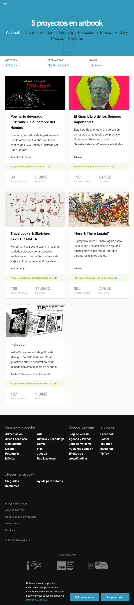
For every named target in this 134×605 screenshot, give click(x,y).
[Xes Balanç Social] (67, 565)
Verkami (67, 5)
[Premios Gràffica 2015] (35, 565)
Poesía (106, 32)
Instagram (107, 449)
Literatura (67, 32)
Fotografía (12, 453)
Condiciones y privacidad (20, 516)
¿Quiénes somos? (81, 449)
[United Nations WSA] (98, 565)
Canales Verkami (80, 444)
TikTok (104, 453)
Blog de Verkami (79, 434)
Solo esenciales (84, 597)
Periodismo (88, 32)
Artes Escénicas (16, 439)
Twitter (104, 439)
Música (10, 458)
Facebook (107, 434)
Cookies (10, 530)
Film (40, 449)
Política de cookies (36, 600)
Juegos (42, 453)
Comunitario (13, 444)
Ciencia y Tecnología (51, 439)
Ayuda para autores (50, 481)
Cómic (41, 444)
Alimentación (14, 434)
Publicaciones (46, 458)
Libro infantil (32, 32)
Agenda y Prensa (80, 439)
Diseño (10, 449)
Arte (40, 434)
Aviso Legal (12, 523)
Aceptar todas (115, 597)
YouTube (106, 444)
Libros (51, 32)
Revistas (75, 38)
